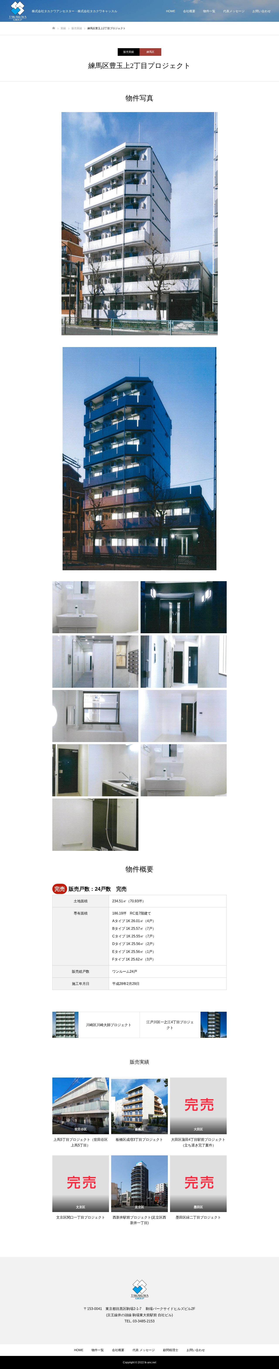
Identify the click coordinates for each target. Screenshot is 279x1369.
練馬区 (150, 51)
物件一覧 (209, 11)
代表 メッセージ (144, 1350)
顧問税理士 (170, 1350)
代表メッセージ (234, 11)
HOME (170, 11)
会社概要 (189, 11)
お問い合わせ (261, 11)
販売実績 (128, 51)
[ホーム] (53, 28)
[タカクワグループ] (17, 11)
